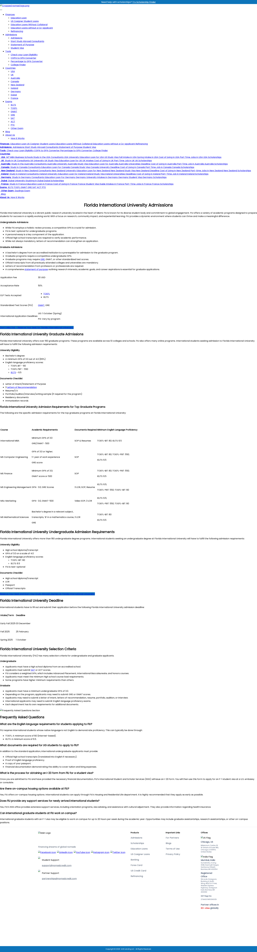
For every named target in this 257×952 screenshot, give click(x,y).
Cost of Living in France (65, 184)
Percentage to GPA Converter (27, 61)
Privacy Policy (173, 854)
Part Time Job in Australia (190, 163)
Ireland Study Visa (95, 173)
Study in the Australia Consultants (29, 163)
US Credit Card (138, 870)
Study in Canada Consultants (25, 167)
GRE (13, 114)
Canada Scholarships (182, 167)
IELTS (13, 104)
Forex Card (136, 865)
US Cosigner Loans (140, 854)
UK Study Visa (51, 160)
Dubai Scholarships (53, 180)
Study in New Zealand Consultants (33, 170)
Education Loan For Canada (55, 167)
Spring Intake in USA (147, 157)
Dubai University (16, 180)
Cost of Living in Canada (132, 167)
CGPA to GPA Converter (23, 58)
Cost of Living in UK (104, 160)
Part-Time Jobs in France (138, 184)
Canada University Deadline (105, 167)
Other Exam (17, 128)
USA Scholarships (212, 157)
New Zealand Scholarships (237, 170)
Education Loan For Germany (59, 177)
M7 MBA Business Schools (19, 157)
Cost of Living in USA (168, 157)
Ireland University (48, 173)
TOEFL (14, 108)
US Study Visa (111, 157)
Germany (16, 91)
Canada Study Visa (80, 167)
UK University (37, 160)
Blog (7, 131)
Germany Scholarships (154, 177)
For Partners (172, 837)
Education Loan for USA (91, 157)
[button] (5, 143)
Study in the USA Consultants (48, 157)
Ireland (14, 88)
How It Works (17, 138)
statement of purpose (36, 269)
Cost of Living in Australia (163, 163)
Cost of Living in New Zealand (174, 170)
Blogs (168, 843)
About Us (10, 135)
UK (12, 74)
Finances (10, 14)
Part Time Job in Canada (158, 167)
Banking (135, 859)
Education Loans (139, 848)
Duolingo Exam (22, 190)
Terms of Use (173, 848)
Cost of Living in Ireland (148, 173)
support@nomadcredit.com (56, 865)
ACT (13, 121)
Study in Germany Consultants (28, 177)
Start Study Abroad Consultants (27, 41)
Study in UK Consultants (17, 160)
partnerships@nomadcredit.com (59, 878)
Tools (8, 51)
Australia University (57, 163)
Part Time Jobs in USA (191, 157)
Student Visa (17, 48)
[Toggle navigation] (1, 9)
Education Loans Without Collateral (29, 24)
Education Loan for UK (70, 160)
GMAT (14, 111)
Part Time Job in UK (124, 160)
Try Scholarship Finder (144, 2)
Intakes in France (114, 184)
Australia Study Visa (77, 163)
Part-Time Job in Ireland (173, 173)
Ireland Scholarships (197, 173)
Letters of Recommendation (22, 387)
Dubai (14, 94)
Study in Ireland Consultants (24, 173)
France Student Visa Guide (91, 184)
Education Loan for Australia (103, 163)
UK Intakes (88, 160)
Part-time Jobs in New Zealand (206, 170)
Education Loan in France (39, 184)
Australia (15, 78)
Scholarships (137, 843)
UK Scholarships (143, 160)
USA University (71, 157)
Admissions (11, 34)
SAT (13, 118)
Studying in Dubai (34, 180)
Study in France (17, 184)
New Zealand (17, 84)
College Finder (18, 64)
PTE (13, 124)
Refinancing (17, 31)
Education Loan (19, 17)
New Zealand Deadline (147, 170)
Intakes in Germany (107, 177)
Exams (8, 101)
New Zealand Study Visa (122, 170)
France (14, 98)
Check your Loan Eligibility (24, 54)
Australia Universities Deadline (134, 163)
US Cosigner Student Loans (25, 21)
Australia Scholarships (216, 163)
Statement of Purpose (22, 44)
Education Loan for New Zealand (93, 170)
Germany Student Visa (130, 177)
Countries (10, 68)
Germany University (86, 177)
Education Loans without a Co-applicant (32, 27)
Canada (15, 81)
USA (13, 71)
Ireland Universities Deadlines (120, 173)
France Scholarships (162, 184)
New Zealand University (63, 170)
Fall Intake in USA (127, 157)
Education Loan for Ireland (72, 173)
